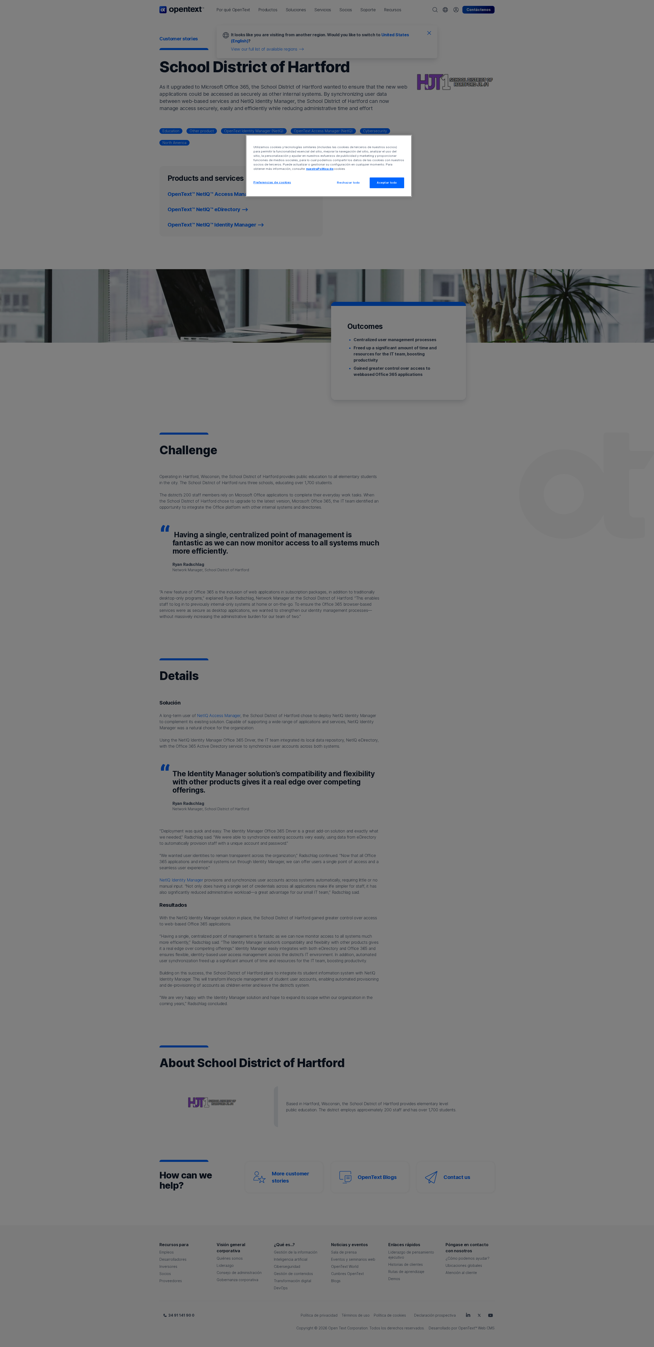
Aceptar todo (387, 182)
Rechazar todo (348, 182)
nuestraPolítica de (319, 169)
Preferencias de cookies (272, 182)
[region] (329, 166)
